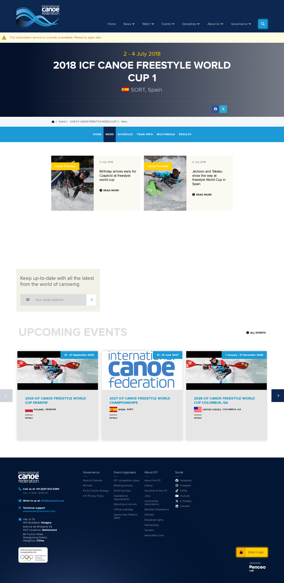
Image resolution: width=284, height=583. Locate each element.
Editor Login (256, 552)
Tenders (149, 530)
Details (29, 418)
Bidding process (123, 485)
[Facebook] (215, 109)
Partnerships (152, 525)
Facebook (186, 480)
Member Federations (157, 509)
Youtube (185, 496)
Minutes (87, 485)
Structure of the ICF (156, 490)
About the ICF (153, 480)
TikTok (183, 490)
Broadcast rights (154, 520)
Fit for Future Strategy (96, 490)
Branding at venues (125, 504)
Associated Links (154, 535)
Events (62, 121)
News (127, 24)
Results (185, 134)
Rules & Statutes (92, 480)
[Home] (38, 16)
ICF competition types (126, 480)
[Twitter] (223, 109)
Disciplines (189, 24)
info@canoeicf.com (52, 500)
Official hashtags (123, 509)
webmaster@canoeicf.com (39, 511)
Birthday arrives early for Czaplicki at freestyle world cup (117, 176)
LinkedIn (185, 506)
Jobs (147, 496)
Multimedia (166, 134)
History (149, 485)
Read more (111, 190)
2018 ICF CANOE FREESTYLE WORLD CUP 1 (93, 121)
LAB (251, 571)
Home (112, 24)
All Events (258, 332)
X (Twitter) (185, 501)
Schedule (125, 134)
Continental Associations (152, 503)
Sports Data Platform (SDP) (126, 516)
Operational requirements (121, 498)
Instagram (185, 485)
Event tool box (122, 490)
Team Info (145, 134)
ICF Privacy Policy (93, 496)
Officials (149, 514)
